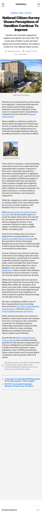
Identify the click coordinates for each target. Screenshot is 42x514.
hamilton (20, 365)
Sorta (12, 369)
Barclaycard (9, 362)
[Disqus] (21, 421)
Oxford (7, 369)
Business (14, 13)
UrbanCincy (21, 4)
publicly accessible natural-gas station (18, 239)
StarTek (17, 369)
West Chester (25, 369)
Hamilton (9, 205)
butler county (18, 362)
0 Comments (22, 54)
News (21, 13)
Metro (26, 365)
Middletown (7, 270)
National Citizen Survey (29, 367)
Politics (28, 13)
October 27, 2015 (31, 51)
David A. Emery (15, 51)
